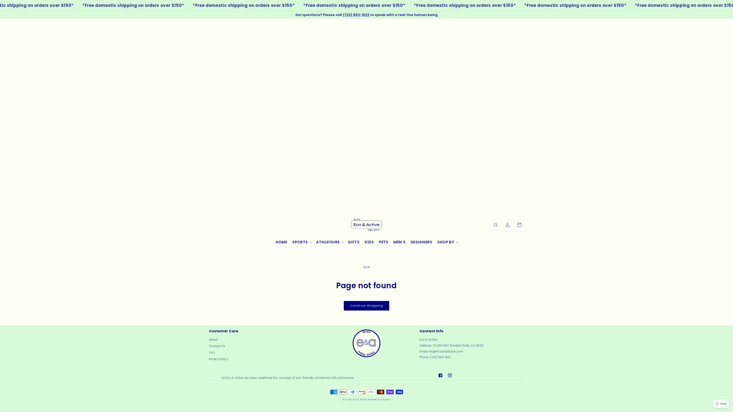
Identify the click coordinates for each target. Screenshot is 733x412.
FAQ (212, 353)
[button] (302, 242)
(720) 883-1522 (356, 15)
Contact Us (217, 346)
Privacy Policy (218, 359)
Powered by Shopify (379, 399)
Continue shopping (366, 305)
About (213, 340)
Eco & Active (360, 399)
